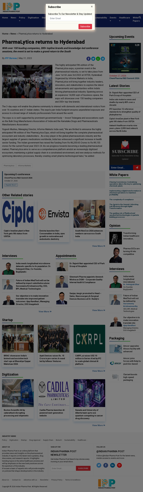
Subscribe (85, 26)
